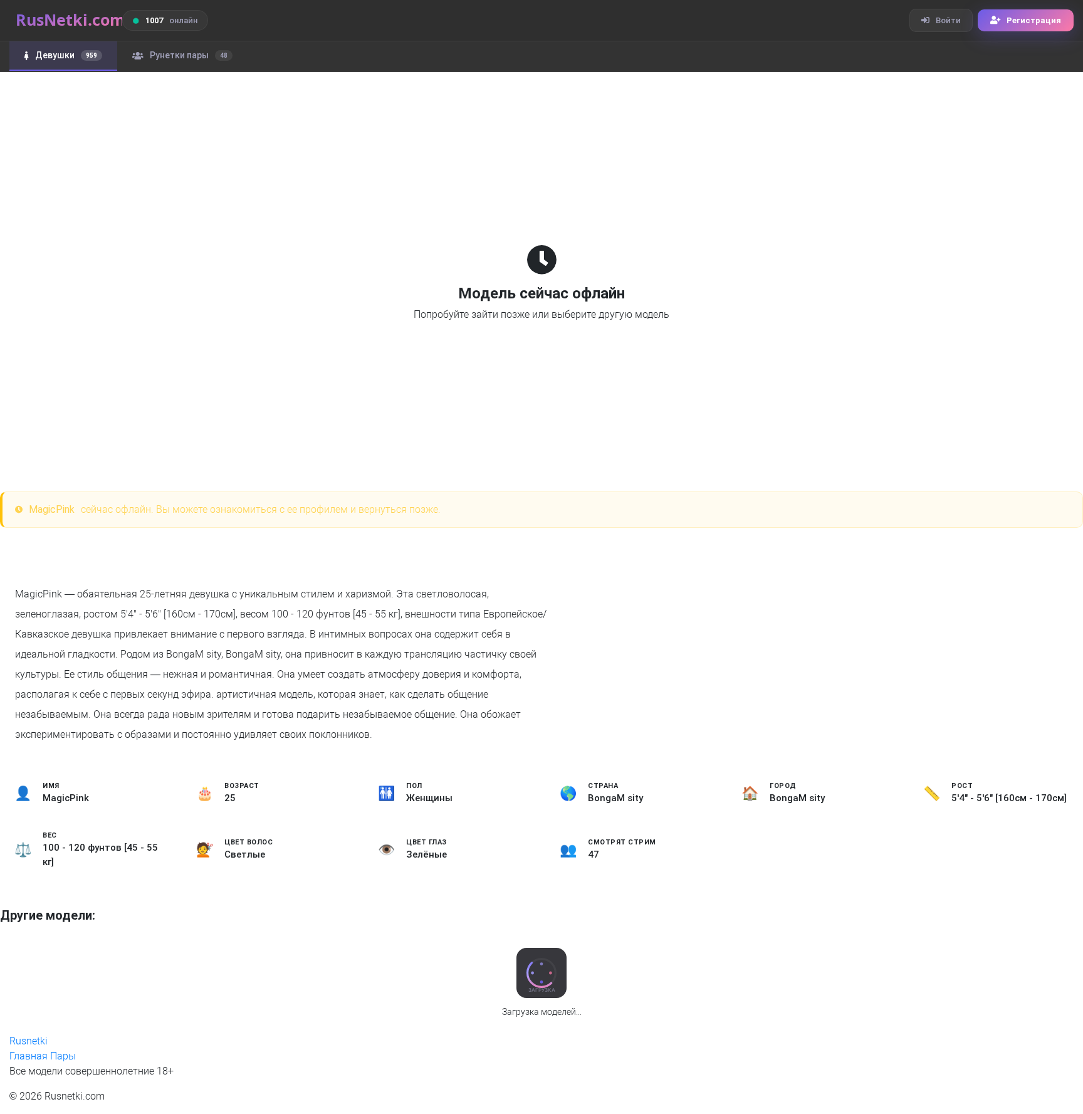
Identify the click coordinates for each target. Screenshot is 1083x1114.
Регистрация (1034, 20)
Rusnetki (28, 1041)
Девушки (66, 55)
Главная (28, 1056)
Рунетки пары (189, 55)
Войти (948, 20)
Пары (63, 1056)
